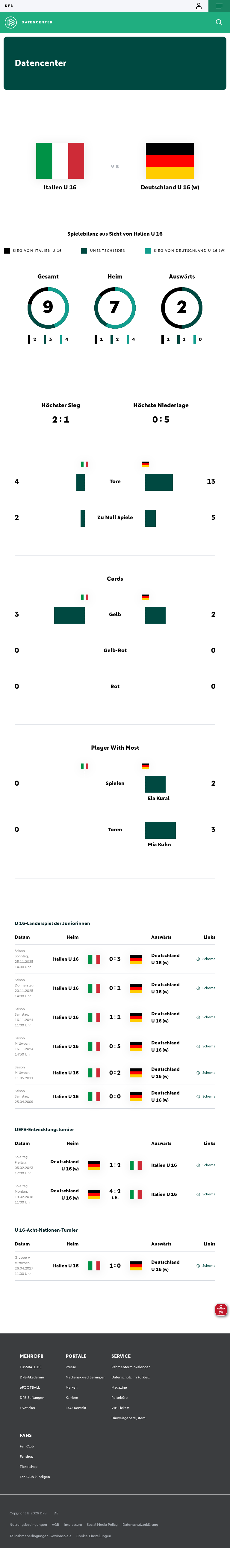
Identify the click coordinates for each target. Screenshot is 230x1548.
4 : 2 (115, 1194)
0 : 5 (115, 1047)
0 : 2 (115, 1073)
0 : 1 (115, 988)
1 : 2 (115, 1165)
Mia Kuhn (159, 845)
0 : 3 (115, 959)
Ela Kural (159, 798)
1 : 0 (115, 1266)
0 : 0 (115, 1097)
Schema (208, 959)
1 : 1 (115, 1017)
